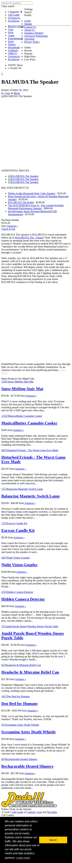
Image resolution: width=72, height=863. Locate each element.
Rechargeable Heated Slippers (27, 766)
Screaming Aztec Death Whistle (28, 732)
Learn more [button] (23, 857)
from (22, 395)
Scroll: (12, 68)
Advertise (29, 39)
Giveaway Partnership (36, 36)
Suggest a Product (33, 33)
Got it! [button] (53, 840)
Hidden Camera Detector (23, 599)
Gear (10, 29)
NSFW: (12, 65)
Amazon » (31, 395)
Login (27, 20)
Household (14, 47)
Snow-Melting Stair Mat (22, 389)
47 (2, 592)
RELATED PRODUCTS (15, 187)
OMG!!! (12, 53)
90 (2, 450)
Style (10, 32)
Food (11, 41)
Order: (27, 47)
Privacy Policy (32, 41)
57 (2, 489)
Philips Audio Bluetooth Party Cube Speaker (31, 193)
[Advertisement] (36, 133)
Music (17, 93)
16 (2, 696)
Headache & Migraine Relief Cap (30, 672)
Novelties (52, 812)
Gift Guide (13, 14)
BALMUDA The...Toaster (29, 237)
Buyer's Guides (16, 26)
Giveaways (14, 17)
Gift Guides (7, 815)
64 (2, 557)
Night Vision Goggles (19, 565)
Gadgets (31, 812)
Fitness (11, 44)
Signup (28, 23)
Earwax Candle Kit (18, 530)
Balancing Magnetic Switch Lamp (30, 496)
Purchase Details (10, 220)
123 (3, 416)
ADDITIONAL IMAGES (15, 170)
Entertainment (15, 38)
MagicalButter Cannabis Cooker (29, 423)
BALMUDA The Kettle (21, 202)
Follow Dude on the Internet (16, 809)
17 (2, 523)
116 (3, 381)
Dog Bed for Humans (19, 703)
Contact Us (30, 27)
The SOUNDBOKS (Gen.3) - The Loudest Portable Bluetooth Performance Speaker (36, 207)
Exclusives (13, 20)
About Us (29, 30)
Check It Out (8, 229)
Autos (11, 35)
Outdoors (13, 50)
